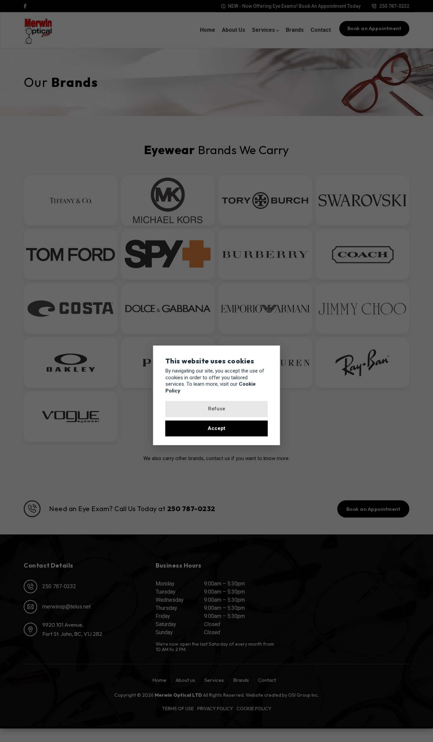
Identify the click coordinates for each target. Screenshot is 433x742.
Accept (216, 428)
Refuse (216, 409)
